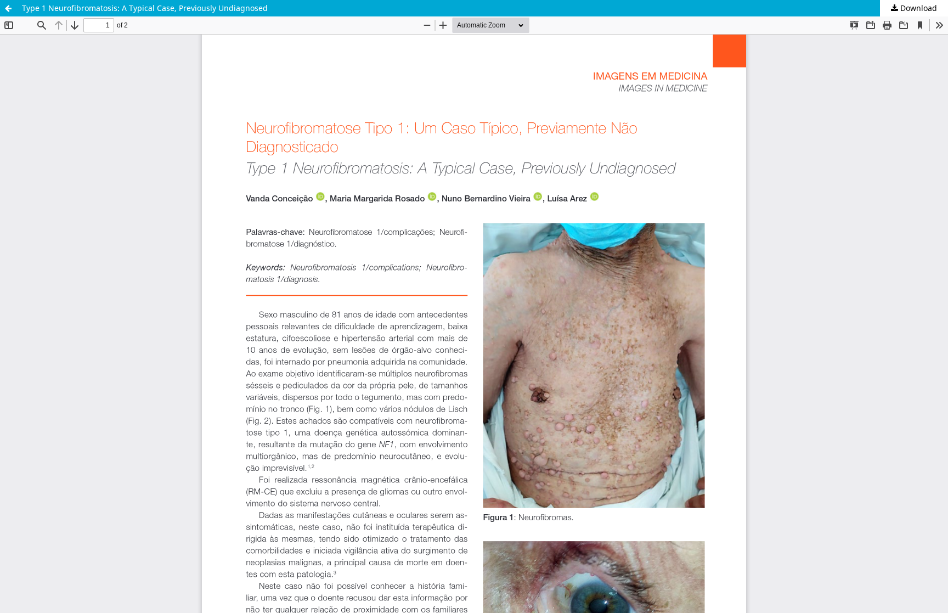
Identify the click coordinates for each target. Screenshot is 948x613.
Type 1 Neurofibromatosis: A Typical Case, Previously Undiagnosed (145, 8)
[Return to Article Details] (8, 8)
